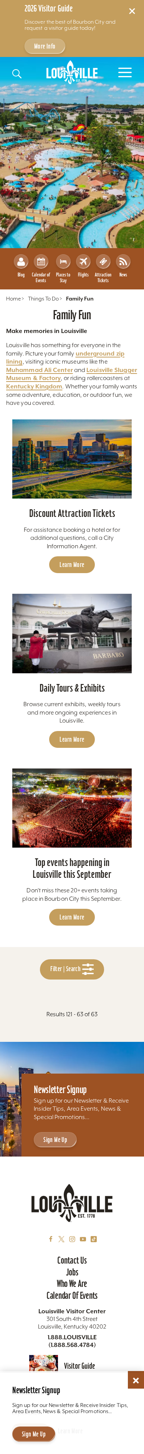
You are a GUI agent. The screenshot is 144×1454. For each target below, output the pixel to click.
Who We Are (72, 1283)
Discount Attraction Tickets (72, 513)
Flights (83, 275)
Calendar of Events (41, 277)
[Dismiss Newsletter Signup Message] (136, 1381)
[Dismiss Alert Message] (132, 11)
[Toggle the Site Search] (17, 74)
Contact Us (71, 1260)
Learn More (72, 564)
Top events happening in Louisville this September (72, 868)
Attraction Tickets (103, 277)
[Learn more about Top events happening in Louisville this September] (72, 808)
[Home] (72, 72)
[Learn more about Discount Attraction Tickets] (72, 459)
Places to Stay (63, 277)
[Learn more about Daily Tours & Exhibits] (72, 633)
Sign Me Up (55, 1140)
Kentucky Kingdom (34, 386)
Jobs (72, 1272)
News (123, 275)
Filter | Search (66, 969)
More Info (45, 46)
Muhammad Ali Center (39, 370)
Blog (21, 275)
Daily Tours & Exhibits (72, 688)
